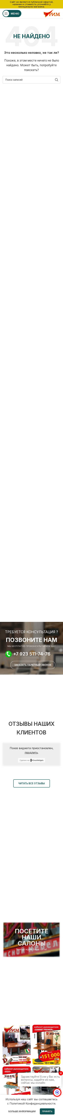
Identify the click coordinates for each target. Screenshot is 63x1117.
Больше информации (22, 1111)
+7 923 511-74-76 (31, 654)
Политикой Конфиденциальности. (33, 1103)
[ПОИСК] (56, 80)
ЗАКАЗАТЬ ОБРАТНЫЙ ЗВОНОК (32, 664)
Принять (47, 1111)
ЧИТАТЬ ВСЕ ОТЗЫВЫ (31, 783)
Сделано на (24, 760)
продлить (31, 752)
